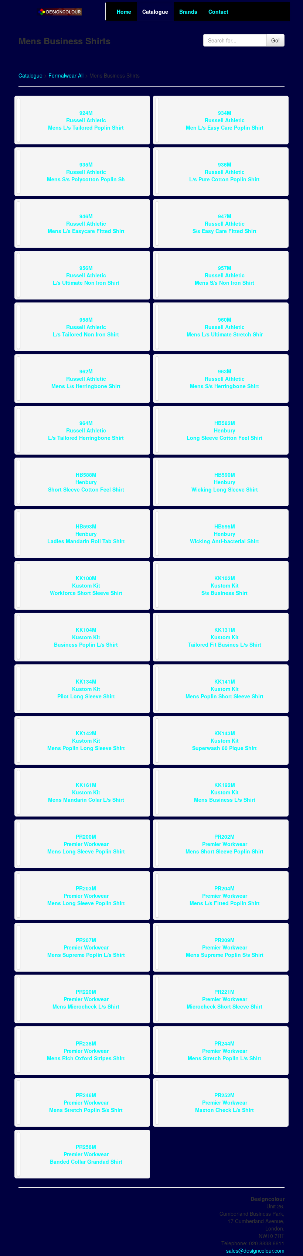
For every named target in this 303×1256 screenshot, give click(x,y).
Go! (275, 40)
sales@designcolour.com (255, 1250)
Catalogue (155, 11)
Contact (218, 11)
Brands (188, 11)
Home (124, 11)
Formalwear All (66, 75)
